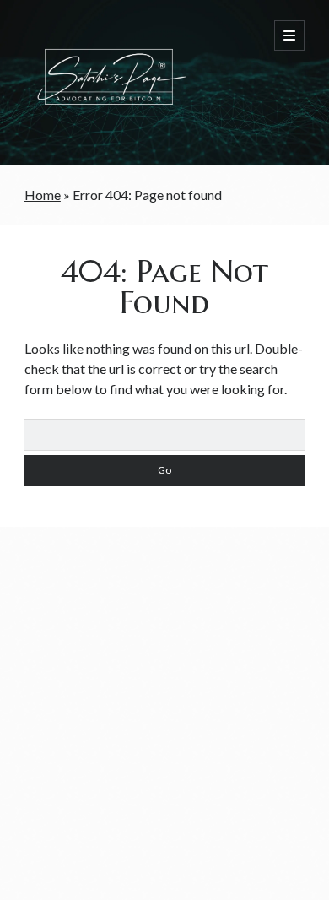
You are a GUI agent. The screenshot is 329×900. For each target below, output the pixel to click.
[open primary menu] (289, 35)
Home (42, 195)
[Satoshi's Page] (108, 129)
